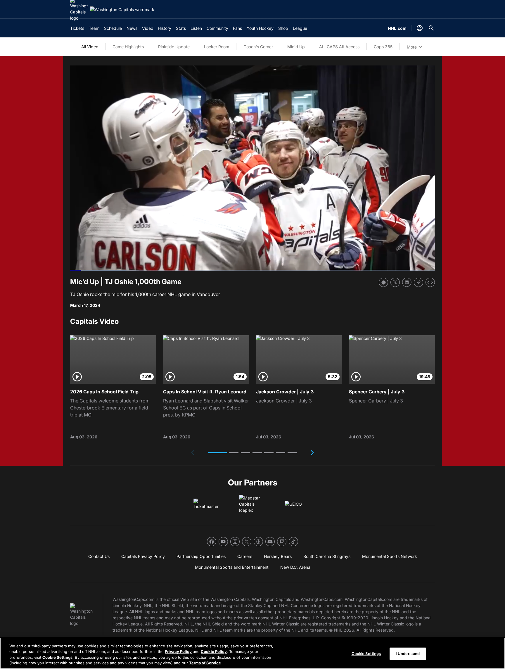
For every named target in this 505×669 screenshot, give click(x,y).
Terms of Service (205, 663)
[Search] (431, 28)
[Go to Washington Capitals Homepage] (122, 9)
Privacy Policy (178, 651)
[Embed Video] (430, 282)
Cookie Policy (214, 651)
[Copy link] (418, 282)
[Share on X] (395, 282)
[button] (217, 452)
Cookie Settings (57, 657)
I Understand (408, 653)
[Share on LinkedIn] (406, 282)
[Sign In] (419, 28)
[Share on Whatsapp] (383, 282)
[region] (252, 653)
